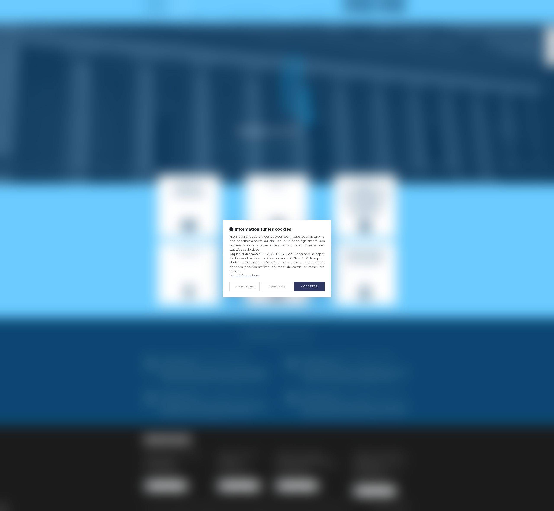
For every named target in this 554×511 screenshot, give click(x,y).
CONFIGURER (245, 286)
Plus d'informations (243, 275)
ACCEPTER (309, 286)
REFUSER (277, 286)
